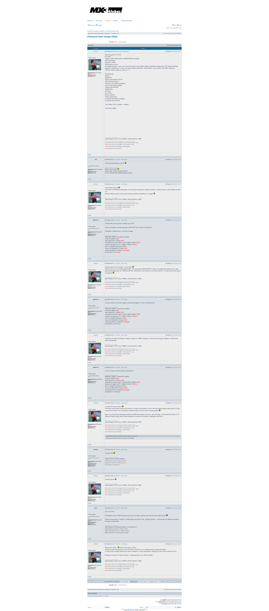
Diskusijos (107, 33)
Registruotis (92, 25)
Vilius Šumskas (130, 610)
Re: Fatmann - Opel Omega (120, 159)
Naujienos (90, 20)
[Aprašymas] (108, 155)
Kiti (118, 33)
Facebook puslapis (126, 20)
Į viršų (89, 154)
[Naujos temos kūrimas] (93, 42)
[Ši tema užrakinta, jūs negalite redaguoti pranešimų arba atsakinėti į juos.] (103, 42)
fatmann (121, 436)
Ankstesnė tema (171, 45)
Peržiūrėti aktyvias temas (112, 31)
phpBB (128, 609)
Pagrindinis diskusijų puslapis (96, 33)
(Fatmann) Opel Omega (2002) (102, 36)
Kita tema (178, 45)
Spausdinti (90, 45)
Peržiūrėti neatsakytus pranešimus (96, 31)
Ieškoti (179, 25)
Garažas (115, 20)
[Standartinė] (164, 51)
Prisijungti (99, 25)
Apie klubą (99, 20)
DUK (174, 25)
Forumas (107, 20)
